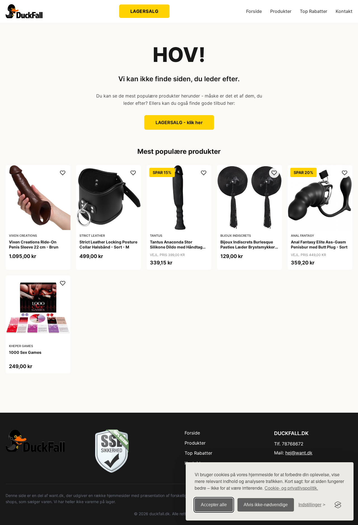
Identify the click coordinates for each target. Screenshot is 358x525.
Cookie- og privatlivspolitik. (291, 488)
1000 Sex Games (25, 352)
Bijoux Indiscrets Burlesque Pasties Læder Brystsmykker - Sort (249, 247)
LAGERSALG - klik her (179, 122)
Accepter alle (214, 504)
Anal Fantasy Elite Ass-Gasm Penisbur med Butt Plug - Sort (319, 244)
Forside (254, 11)
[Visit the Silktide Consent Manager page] (338, 505)
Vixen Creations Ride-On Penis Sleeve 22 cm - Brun (33, 244)
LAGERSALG (144, 11)
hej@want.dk (298, 453)
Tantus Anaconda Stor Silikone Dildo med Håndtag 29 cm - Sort (176, 247)
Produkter (280, 11)
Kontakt (344, 11)
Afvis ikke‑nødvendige (266, 504)
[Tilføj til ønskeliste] (63, 173)
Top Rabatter (313, 11)
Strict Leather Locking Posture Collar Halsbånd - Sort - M (108, 244)
